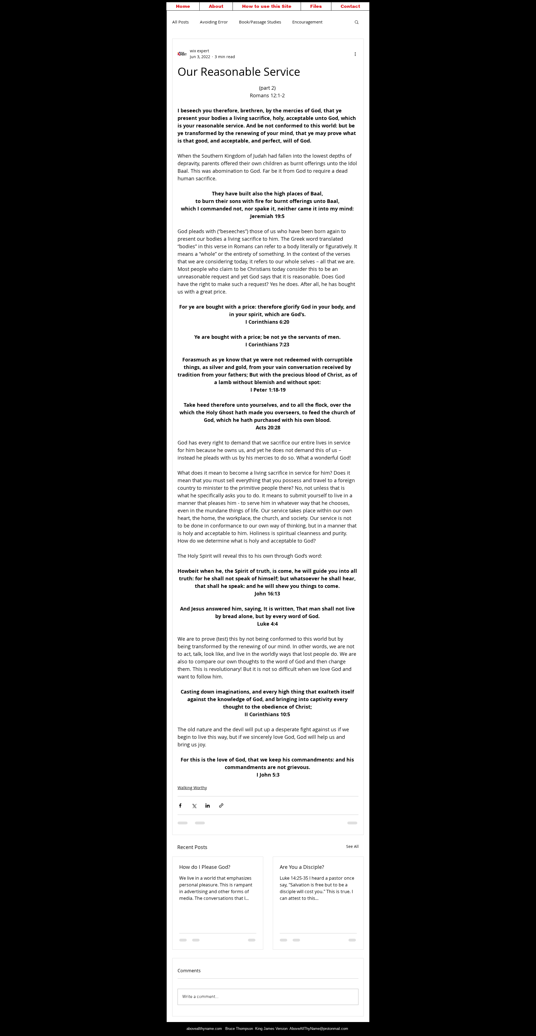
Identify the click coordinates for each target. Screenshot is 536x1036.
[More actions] (355, 53)
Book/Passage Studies (260, 21)
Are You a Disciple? (302, 867)
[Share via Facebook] (180, 805)
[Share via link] (221, 805)
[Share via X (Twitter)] (194, 805)
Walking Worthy (192, 787)
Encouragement (307, 21)
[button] (356, 22)
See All (352, 846)
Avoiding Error (214, 21)
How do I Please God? (204, 867)
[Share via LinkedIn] (207, 805)
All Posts (180, 21)
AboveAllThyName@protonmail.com (318, 1028)
